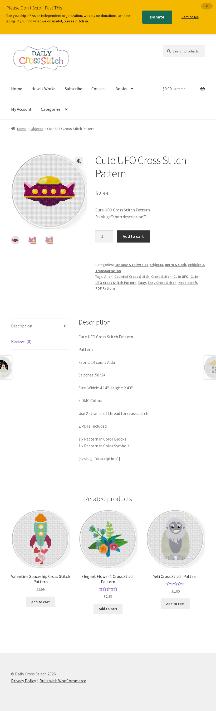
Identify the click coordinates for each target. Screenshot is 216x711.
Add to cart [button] (40, 601)
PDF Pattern (105, 288)
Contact (98, 88)
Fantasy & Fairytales (131, 264)
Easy (142, 282)
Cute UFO (181, 276)
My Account (21, 109)
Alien (108, 276)
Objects (37, 128)
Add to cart (133, 236)
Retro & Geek (175, 264)
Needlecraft (187, 282)
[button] (79, 161)
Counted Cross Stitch (131, 276)
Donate (157, 17)
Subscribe (73, 88)
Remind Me (190, 17)
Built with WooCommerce (63, 680)
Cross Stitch (161, 276)
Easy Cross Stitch (162, 282)
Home (16, 88)
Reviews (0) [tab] (21, 341)
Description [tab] (21, 325)
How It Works (43, 88)
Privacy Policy (23, 680)
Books (121, 88)
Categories (51, 109)
